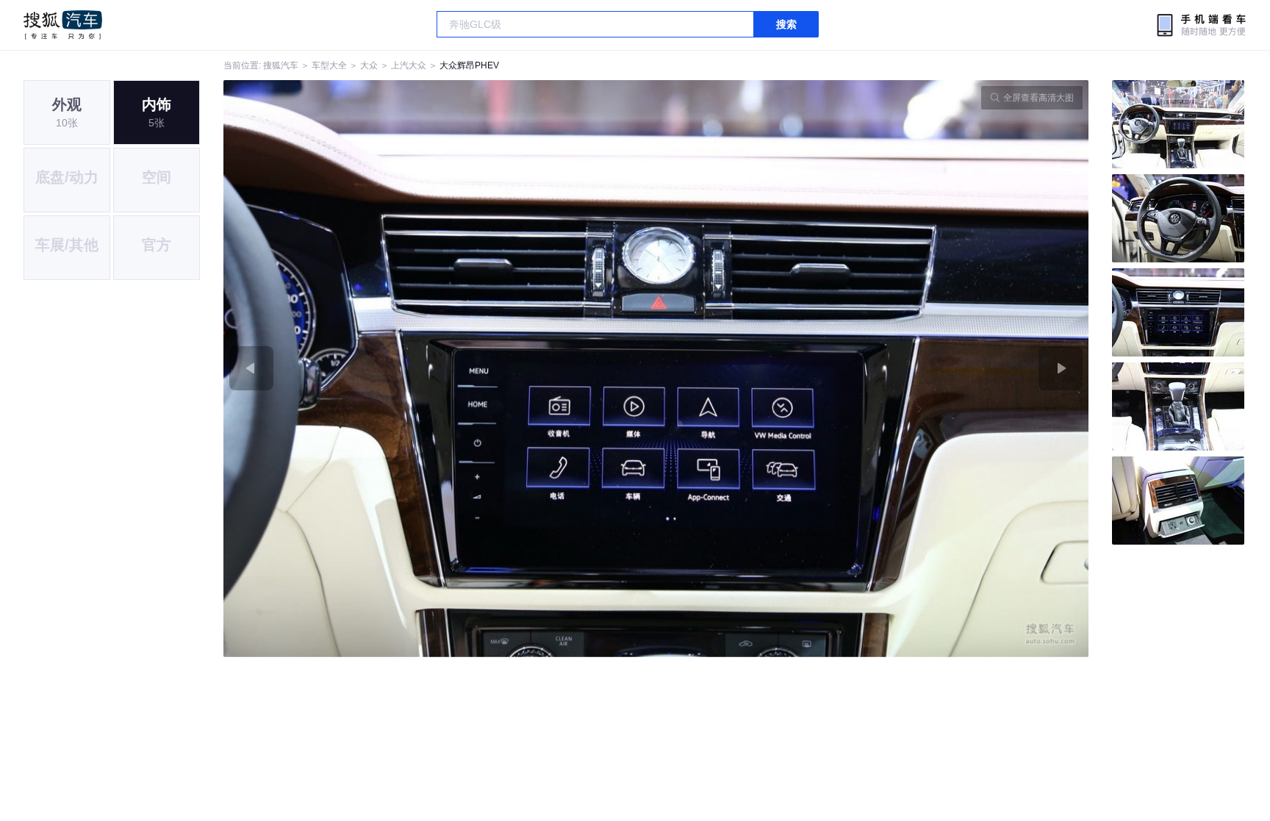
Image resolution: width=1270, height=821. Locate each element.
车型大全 (329, 65)
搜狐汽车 (63, 25)
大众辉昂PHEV (469, 65)
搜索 (786, 24)
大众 (369, 65)
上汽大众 (408, 65)
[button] (439, 368)
